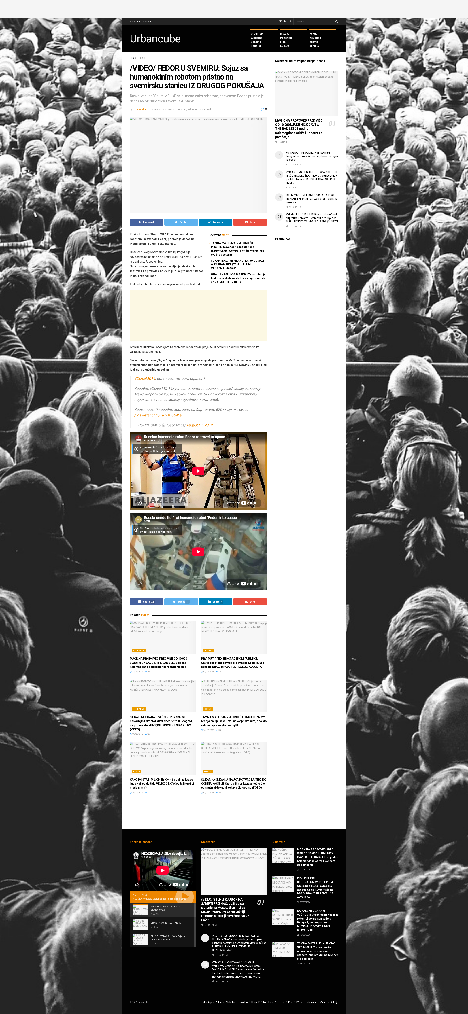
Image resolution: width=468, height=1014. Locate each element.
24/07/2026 (208, 730)
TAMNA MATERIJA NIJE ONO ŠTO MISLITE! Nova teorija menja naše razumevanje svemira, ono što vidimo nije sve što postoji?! (234, 721)
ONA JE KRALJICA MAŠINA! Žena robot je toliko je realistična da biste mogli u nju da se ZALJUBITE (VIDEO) (238, 278)
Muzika (284, 33)
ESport (284, 46)
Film (283, 41)
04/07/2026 (137, 793)
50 (219, 730)
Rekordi (256, 46)
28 (148, 734)
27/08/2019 (158, 109)
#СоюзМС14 (144, 378)
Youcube (315, 37)
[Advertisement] (234, 8)
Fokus (313, 33)
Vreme (313, 41)
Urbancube (155, 38)
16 (219, 672)
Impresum (147, 21)
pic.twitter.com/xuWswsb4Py (158, 415)
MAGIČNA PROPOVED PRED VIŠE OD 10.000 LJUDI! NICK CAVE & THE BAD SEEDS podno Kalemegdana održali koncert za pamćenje (158, 663)
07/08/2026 (208, 672)
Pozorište (286, 37)
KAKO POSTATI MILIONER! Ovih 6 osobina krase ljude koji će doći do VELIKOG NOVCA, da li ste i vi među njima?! (162, 784)
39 (148, 672)
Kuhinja (314, 46)
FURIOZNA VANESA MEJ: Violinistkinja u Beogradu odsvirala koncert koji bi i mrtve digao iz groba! (312, 156)
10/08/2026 (137, 672)
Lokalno (256, 41)
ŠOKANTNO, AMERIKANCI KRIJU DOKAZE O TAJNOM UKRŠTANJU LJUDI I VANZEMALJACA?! (238, 264)
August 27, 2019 (199, 425)
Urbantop (257, 33)
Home (133, 58)
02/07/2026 (208, 793)
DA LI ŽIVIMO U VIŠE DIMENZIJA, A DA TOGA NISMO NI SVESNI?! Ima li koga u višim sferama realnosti (311, 199)
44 (219, 793)
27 (148, 793)
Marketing (135, 21)
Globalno (256, 37)
